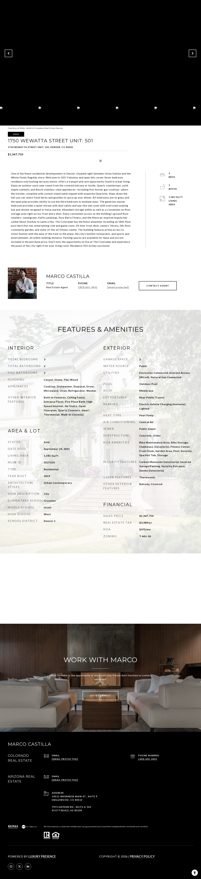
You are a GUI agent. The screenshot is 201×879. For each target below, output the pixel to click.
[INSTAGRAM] (11, 866)
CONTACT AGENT (157, 285)
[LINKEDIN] (28, 866)
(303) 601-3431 (87, 287)
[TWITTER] (19, 866)
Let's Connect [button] (100, 695)
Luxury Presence (42, 856)
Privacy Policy (142, 856)
